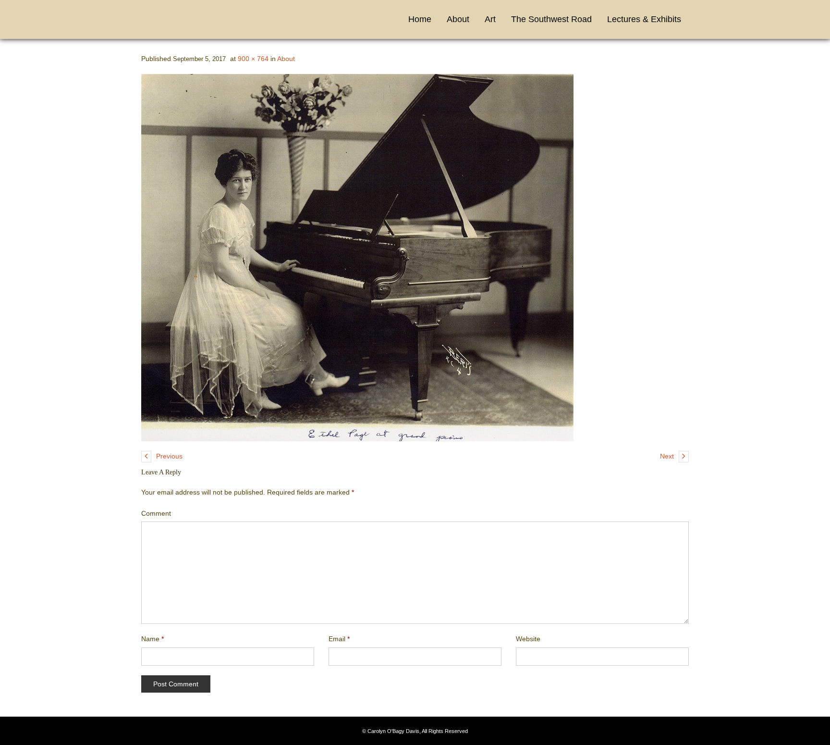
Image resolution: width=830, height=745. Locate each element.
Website (528, 639)
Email (339, 639)
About (458, 19)
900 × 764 (253, 58)
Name (152, 639)
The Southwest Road (551, 19)
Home (419, 19)
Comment (156, 513)
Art (490, 19)
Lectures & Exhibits (644, 19)
